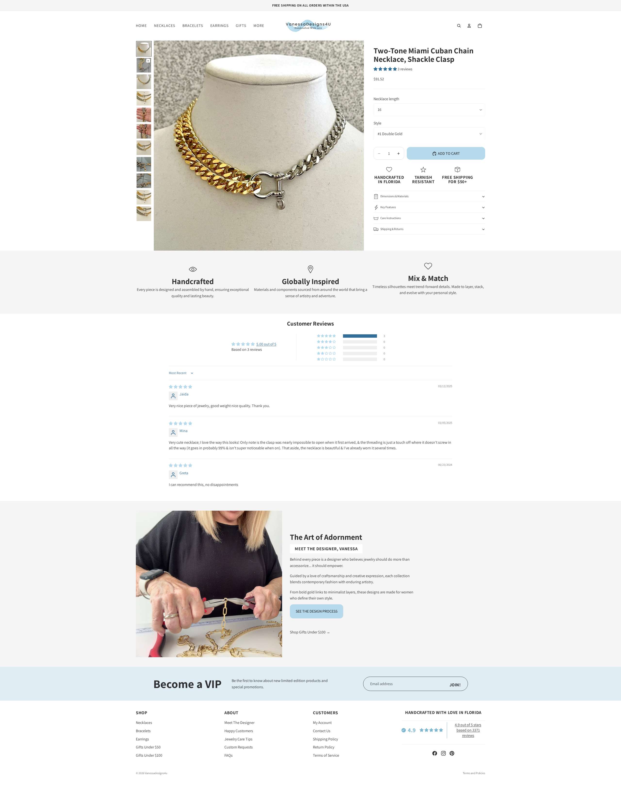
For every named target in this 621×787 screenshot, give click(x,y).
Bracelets (143, 730)
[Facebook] (435, 753)
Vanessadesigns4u (156, 773)
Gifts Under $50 (148, 747)
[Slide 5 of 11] (144, 114)
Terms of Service (326, 755)
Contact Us (321, 730)
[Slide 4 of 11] (144, 98)
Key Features (388, 207)
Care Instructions (390, 218)
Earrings (142, 739)
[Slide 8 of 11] (144, 164)
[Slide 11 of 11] (144, 213)
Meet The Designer (239, 722)
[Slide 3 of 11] (144, 81)
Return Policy (323, 747)
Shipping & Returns (391, 229)
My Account (322, 722)
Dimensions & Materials (394, 196)
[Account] (469, 25)
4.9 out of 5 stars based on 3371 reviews (468, 730)
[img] (180, 386)
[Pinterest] (452, 753)
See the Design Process (316, 611)
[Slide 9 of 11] (144, 180)
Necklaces (144, 722)
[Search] (459, 25)
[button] (386, 69)
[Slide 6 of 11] (144, 131)
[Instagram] (443, 753)
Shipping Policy (325, 739)
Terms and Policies (474, 773)
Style (377, 123)
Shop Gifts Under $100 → (310, 632)
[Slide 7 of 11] (144, 147)
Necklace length (386, 99)
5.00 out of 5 (266, 344)
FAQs (228, 755)
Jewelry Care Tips (238, 739)
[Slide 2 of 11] (144, 65)
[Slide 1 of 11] (144, 48)
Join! (455, 685)
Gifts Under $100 (149, 755)
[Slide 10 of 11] (144, 197)
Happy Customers (238, 730)
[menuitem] (259, 26)
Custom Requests (238, 747)
